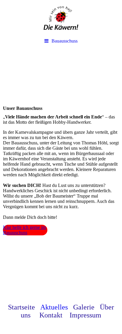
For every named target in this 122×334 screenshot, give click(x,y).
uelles (59, 307)
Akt (45, 307)
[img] (61, 17)
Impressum (85, 315)
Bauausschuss (65, 40)
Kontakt (54, 315)
